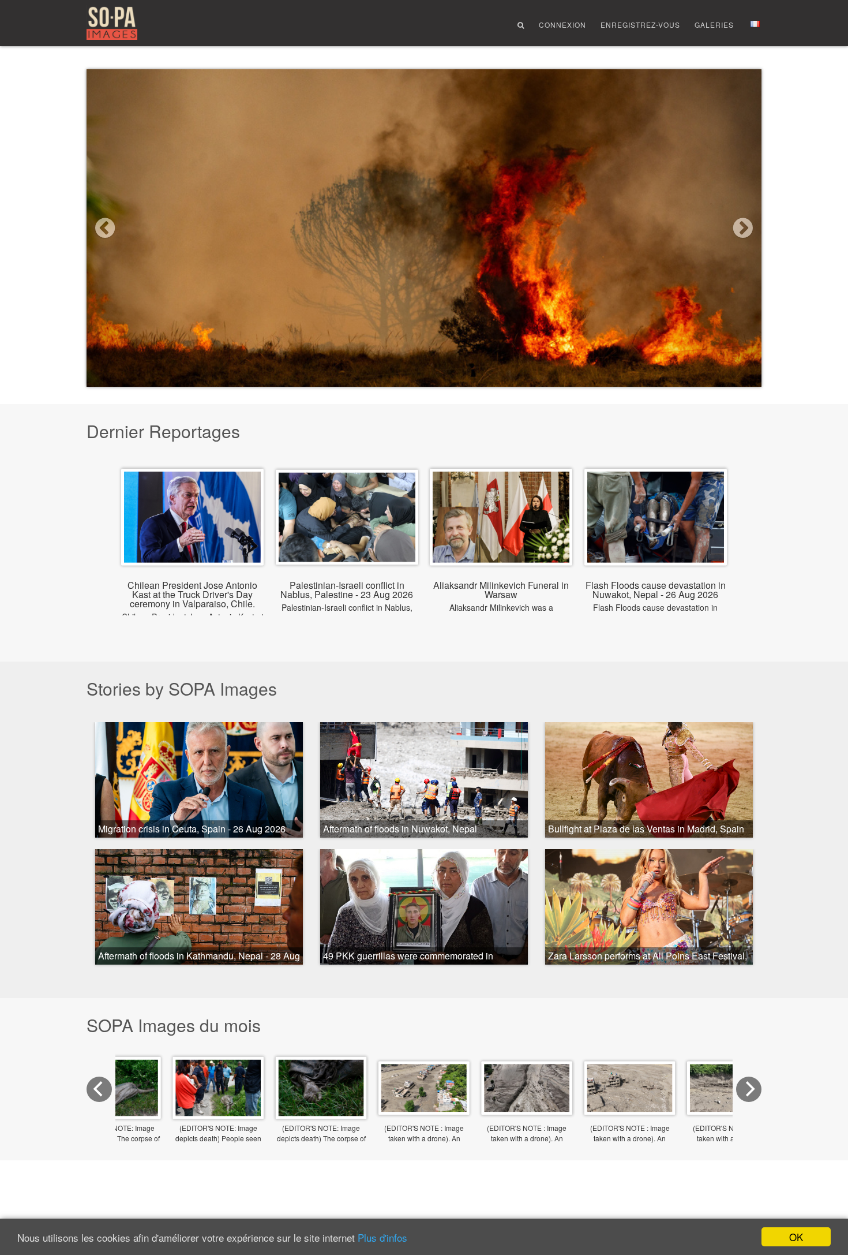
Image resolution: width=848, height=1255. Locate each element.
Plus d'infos (382, 1237)
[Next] (748, 1089)
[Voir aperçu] (424, 1107)
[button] (137, 228)
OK (796, 1237)
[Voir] (192, 556)
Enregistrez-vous (640, 24)
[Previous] (99, 1089)
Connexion (562, 24)
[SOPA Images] (112, 23)
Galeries (714, 24)
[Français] (755, 24)
